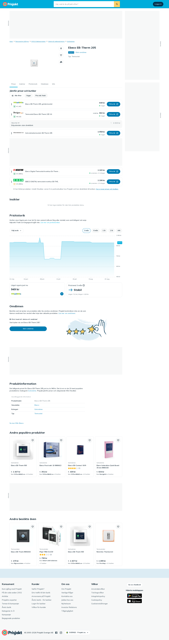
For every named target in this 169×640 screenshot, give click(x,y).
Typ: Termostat (74, 56)
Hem (11, 41)
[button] (61, 48)
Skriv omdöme (81, 52)
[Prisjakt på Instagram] (61, 632)
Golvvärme (70, 41)
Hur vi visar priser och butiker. (107, 189)
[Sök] (117, 4)
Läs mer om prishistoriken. (50, 222)
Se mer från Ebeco (17, 423)
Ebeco (36, 405)
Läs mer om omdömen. (67, 313)
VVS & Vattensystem (38, 41)
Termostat (38, 414)
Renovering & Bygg (22, 41)
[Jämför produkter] (61, 62)
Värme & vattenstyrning (56, 41)
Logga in (158, 4)
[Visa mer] (11, 104)
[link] (23, 456)
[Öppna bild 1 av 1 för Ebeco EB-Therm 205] (34, 63)
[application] (66, 258)
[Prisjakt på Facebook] (56, 632)
